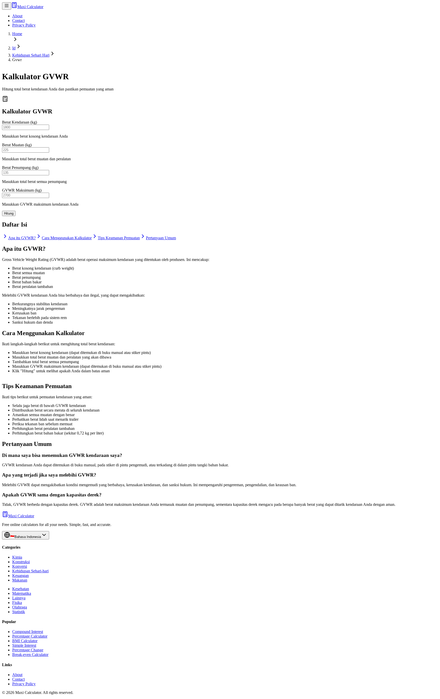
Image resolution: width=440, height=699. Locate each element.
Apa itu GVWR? (22, 238)
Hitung (8, 213)
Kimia (17, 557)
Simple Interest (24, 645)
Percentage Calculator (29, 636)
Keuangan (20, 575)
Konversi (19, 566)
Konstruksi (21, 562)
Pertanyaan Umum (161, 238)
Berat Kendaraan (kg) (19, 122)
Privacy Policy (24, 25)
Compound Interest (27, 631)
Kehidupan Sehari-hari (30, 571)
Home (17, 34)
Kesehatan (20, 589)
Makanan (19, 580)
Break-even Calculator (30, 654)
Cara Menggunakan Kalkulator (67, 238)
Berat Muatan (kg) (17, 145)
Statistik (18, 612)
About (17, 16)
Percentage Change (27, 650)
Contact (18, 20)
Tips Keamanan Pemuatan (119, 238)
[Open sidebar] (6, 6)
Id (14, 48)
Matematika (21, 593)
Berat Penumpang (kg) (20, 167)
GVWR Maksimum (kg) (22, 190)
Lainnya (18, 598)
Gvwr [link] (17, 60)
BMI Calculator (24, 641)
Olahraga (19, 607)
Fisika (17, 602)
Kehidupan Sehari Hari (30, 55)
